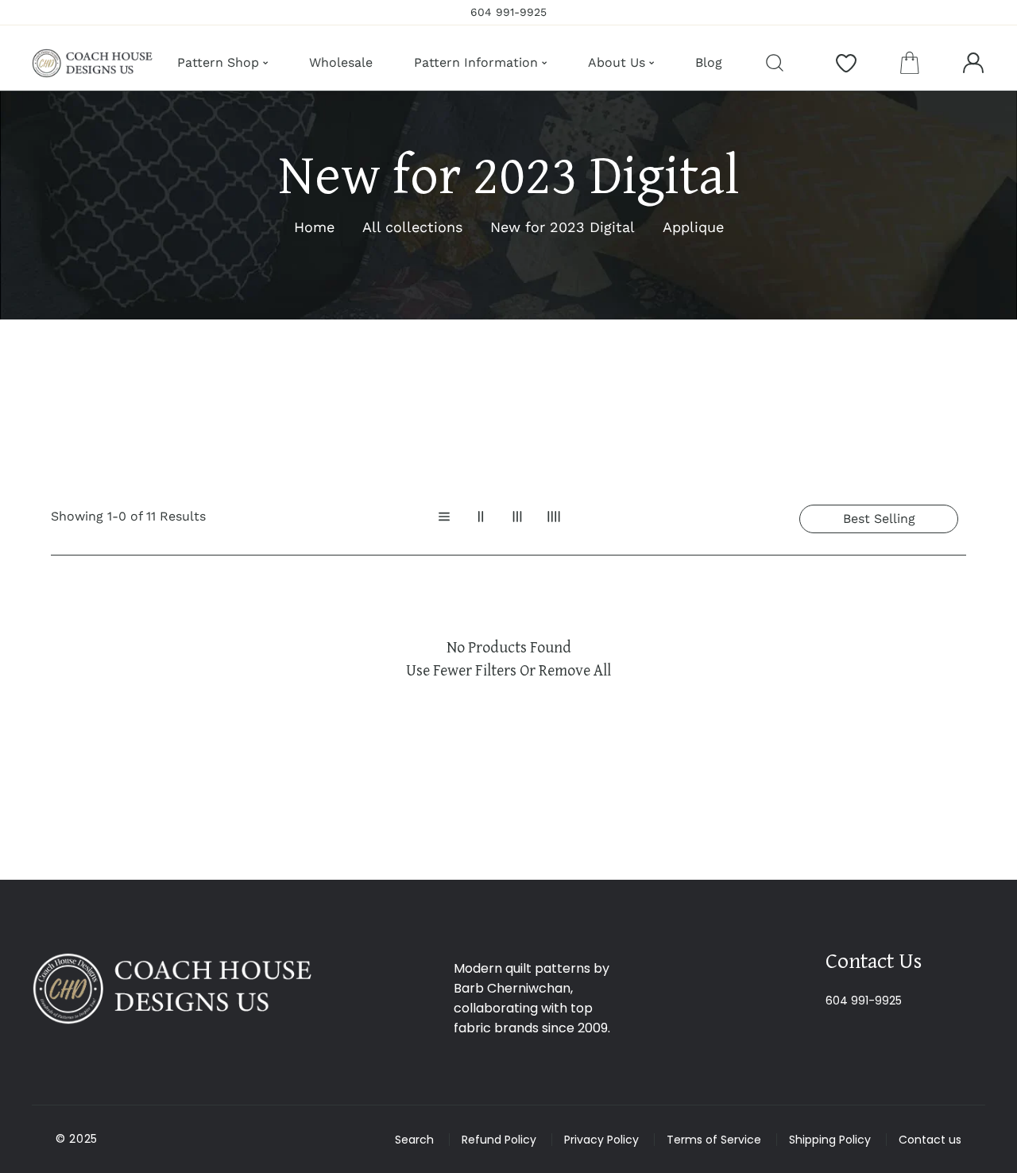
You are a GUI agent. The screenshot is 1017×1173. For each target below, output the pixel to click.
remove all (575, 669)
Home (314, 227)
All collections (412, 227)
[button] (910, 63)
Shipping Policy (830, 1140)
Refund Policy (499, 1140)
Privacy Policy (601, 1140)
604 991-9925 (864, 1000)
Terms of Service (714, 1140)
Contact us (930, 1140)
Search (414, 1140)
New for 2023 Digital (562, 227)
